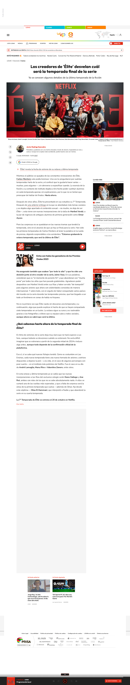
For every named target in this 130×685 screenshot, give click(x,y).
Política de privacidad (46, 633)
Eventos (43, 43)
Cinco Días (69, 641)
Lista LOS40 (11, 43)
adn (93, 638)
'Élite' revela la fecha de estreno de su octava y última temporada (49, 169)
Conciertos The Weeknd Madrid (69, 56)
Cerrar (121, 50)
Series (23, 61)
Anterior (53, 681)
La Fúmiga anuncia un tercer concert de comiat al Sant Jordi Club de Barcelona (107, 219)
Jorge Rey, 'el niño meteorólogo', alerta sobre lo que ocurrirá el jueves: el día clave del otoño (38, 597)
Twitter (10, 152)
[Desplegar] (65, 674)
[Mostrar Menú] (9, 35)
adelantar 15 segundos (71, 681)
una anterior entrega (36, 205)
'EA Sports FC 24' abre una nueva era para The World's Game (62, 596)
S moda (78, 644)
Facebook (10, 147)
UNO (55, 641)
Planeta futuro (92, 641)
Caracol (101, 638)
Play (65, 681)
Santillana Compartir (72, 638)
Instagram (52, 611)
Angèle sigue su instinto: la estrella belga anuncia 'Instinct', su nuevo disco (107, 229)
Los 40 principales (51, 638)
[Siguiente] (122, 56)
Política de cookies (60, 633)
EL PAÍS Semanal (84, 641)
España (112, 35)
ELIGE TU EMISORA (112, 681)
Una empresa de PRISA (23, 640)
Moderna (50, 644)
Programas (33, 43)
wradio (61, 641)
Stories (77, 611)
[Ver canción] (98, 277)
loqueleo (86, 644)
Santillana (61, 638)
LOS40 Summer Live (67, 43)
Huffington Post (44, 641)
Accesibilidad (34, 633)
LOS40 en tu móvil (89, 633)
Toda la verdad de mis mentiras (34, 56)
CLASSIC (49, 27)
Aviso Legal (25, 633)
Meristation (96, 644)
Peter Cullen (100, 56)
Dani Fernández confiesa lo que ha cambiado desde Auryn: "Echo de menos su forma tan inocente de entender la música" (107, 208)
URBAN (89, 27)
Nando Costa (52, 56)
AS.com (87, 638)
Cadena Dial (77, 641)
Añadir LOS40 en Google (29, 162)
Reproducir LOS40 (82, 247)
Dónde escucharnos (102, 633)
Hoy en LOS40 (53, 43)
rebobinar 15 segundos (58, 681)
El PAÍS (41, 638)
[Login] (120, 35)
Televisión (16, 61)
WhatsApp (10, 157)
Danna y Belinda (89, 56)
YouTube (61, 611)
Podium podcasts (60, 644)
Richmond (40, 644)
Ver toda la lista (107, 310)
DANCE (69, 27)
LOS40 (28, 27)
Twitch (73, 611)
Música (20, 43)
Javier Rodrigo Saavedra (36, 147)
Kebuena (99, 641)
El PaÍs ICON (69, 644)
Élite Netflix (20, 404)
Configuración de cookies (75, 633)
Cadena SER (80, 638)
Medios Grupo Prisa (23, 645)
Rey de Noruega (112, 56)
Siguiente (76, 681)
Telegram (10, 162)
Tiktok (56, 611)
